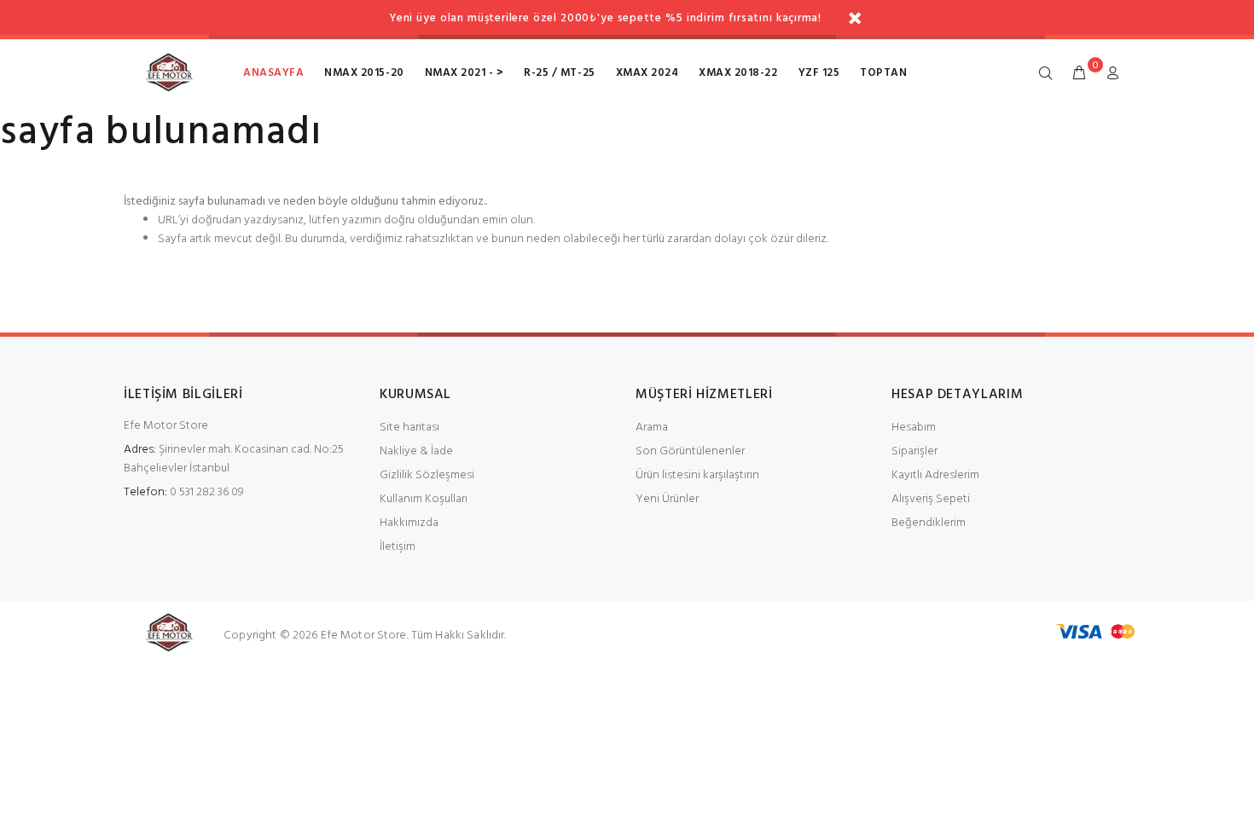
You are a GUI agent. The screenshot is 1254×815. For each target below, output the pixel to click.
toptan (883, 73)
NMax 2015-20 (363, 73)
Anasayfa (273, 73)
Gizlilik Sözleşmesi (427, 475)
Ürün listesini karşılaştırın (697, 475)
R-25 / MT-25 (559, 73)
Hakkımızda (409, 523)
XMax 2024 (647, 73)
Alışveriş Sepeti (930, 499)
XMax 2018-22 (738, 73)
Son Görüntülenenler (690, 451)
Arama (652, 427)
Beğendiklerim (928, 523)
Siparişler (914, 451)
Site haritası (409, 427)
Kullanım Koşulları (423, 499)
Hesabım (913, 427)
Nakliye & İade (416, 451)
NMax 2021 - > (464, 73)
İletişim (397, 547)
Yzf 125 (819, 73)
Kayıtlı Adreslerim (935, 475)
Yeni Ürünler (667, 499)
